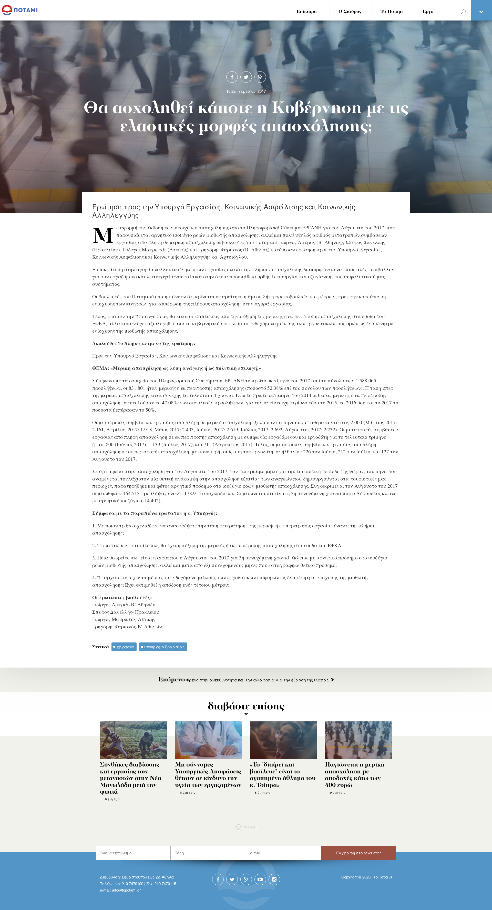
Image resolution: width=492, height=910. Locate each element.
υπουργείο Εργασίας (164, 646)
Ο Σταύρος (350, 11)
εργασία (125, 646)
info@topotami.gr (126, 890)
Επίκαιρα (306, 11)
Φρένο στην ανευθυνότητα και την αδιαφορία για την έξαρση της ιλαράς (243, 679)
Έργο (428, 11)
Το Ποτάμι (392, 11)
